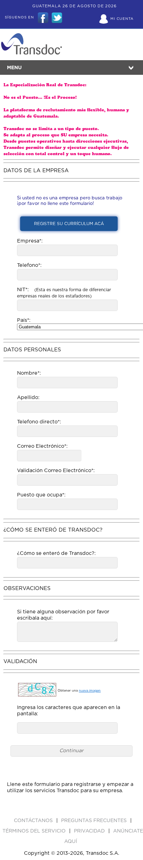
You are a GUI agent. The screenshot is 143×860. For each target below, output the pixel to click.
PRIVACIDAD (90, 831)
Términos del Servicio (34, 831)
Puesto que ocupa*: (41, 494)
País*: (24, 320)
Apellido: (28, 397)
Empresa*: (30, 241)
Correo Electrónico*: (42, 446)
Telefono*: (29, 265)
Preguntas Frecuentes (94, 820)
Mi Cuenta (122, 19)
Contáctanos (34, 820)
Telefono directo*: (39, 421)
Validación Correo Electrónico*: (56, 470)
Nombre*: (29, 373)
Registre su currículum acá (69, 224)
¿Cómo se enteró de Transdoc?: (56, 553)
